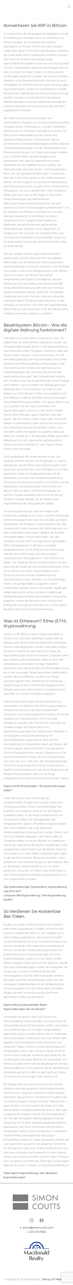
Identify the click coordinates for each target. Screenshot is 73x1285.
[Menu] (68, 6)
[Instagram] (31, 1220)
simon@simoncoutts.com (38, 1227)
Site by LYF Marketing (55, 1279)
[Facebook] (41, 1220)
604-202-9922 (38, 1231)
